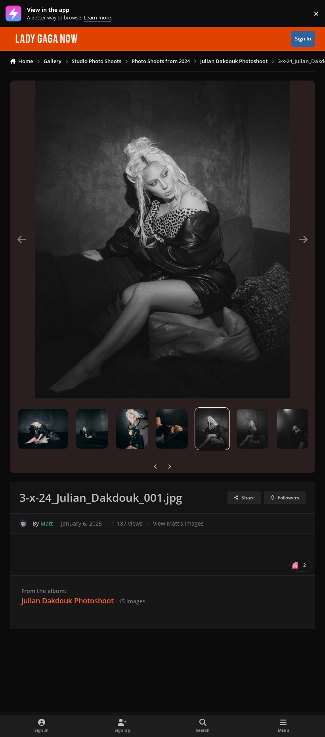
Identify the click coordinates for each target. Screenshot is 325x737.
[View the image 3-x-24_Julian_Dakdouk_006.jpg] (43, 429)
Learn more (15, 13)
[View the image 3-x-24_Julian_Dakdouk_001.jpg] (212, 429)
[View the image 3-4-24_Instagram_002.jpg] (132, 429)
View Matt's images (178, 523)
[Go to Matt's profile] (23, 523)
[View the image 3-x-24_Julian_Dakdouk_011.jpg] (292, 429)
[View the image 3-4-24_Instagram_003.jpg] (252, 429)
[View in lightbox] (162, 239)
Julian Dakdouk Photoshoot (67, 600)
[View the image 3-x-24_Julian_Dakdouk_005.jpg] (92, 429)
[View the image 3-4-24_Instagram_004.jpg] (172, 429)
